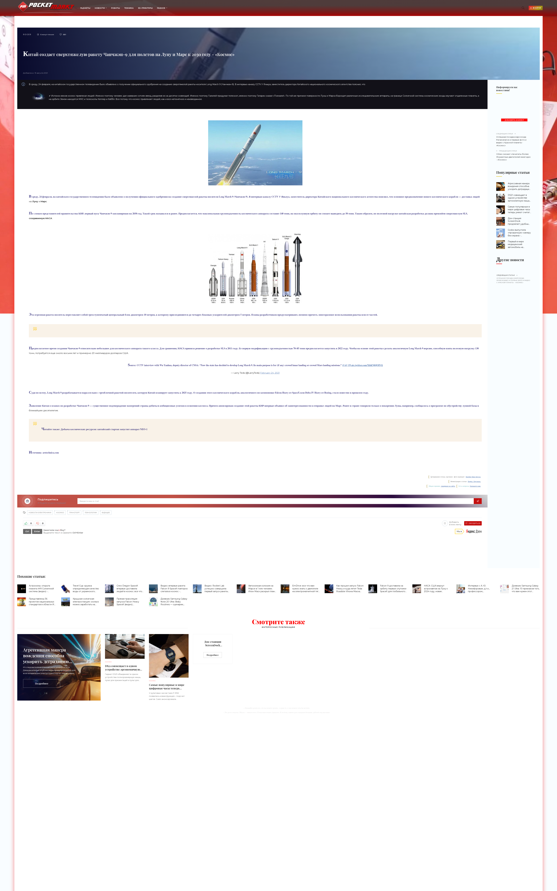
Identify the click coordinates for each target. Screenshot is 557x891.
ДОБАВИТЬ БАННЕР (514, 120)
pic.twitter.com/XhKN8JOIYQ (367, 365)
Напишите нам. (475, 486)
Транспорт (74, 513)
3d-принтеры (145, 8)
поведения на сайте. (448, 486)
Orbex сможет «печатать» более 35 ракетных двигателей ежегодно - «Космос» (513, 155)
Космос (60, 513)
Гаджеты (85, 8)
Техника (129, 8)
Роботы (115, 8)
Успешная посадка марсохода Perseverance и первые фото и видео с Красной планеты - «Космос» (511, 140)
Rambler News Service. (473, 477)
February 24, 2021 (270, 372)
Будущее (106, 513)
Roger (27, 34)
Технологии (91, 513)
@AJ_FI (346, 365)
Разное (161, 8)
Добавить (455, 523)
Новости (100, 8)
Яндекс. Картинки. (474, 482)
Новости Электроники (40, 513)
